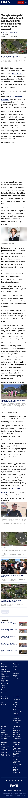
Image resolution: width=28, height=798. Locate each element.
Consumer (3, 728)
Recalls (3, 730)
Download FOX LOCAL (16, 708)
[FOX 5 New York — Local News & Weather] (5, 2)
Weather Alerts (16, 670)
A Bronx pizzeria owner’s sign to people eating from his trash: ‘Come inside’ (9, 631)
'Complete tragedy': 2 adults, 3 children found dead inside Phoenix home (13, 548)
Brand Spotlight (17, 738)
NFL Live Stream (17, 746)
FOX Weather (16, 679)
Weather (16, 664)
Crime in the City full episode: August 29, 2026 (8, 637)
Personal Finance (5, 736)
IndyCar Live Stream (16, 757)
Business (3, 732)
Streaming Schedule (3, 668)
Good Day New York (4, 698)
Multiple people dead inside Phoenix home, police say (12, 576)
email (21, 780)
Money (3, 726)
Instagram (9, 780)
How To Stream (17, 699)
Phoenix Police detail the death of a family (12, 518)
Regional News (4, 743)
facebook (6, 780)
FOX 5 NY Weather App (16, 676)
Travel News (16, 673)
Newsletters (4, 691)
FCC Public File (16, 718)
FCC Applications (17, 720)
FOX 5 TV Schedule (15, 703)
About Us (16, 697)
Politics (3, 678)
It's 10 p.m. (15, 722)
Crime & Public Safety (5, 680)
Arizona (10, 34)
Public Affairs (16, 713)
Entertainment (4, 683)
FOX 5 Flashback (17, 734)
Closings (15, 668)
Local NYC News (5, 671)
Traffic (14, 672)
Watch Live (20, 2)
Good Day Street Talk (5, 701)
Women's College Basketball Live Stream (17, 766)
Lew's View (15, 732)
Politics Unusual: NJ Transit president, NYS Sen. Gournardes (9, 644)
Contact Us (15, 715)
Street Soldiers (16, 730)
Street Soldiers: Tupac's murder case (9, 651)
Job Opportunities (17, 711)
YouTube (15, 780)
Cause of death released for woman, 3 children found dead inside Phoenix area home (13, 55)
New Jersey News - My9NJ (5, 746)
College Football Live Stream (17, 748)
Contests (15, 717)
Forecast (15, 666)
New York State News (5, 673)
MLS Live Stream (17, 772)
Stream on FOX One (16, 743)
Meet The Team (17, 701)
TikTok (12, 780)
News (3, 664)
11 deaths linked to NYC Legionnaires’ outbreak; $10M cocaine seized (8, 624)
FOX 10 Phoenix (4, 34)
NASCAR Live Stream (16, 754)
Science (3, 687)
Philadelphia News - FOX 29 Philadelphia (5, 751)
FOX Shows (16, 706)
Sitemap (3, 693)
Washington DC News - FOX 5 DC (5, 754)
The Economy (4, 734)
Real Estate (4, 738)
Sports (3, 689)
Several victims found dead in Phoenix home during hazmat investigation (12, 601)
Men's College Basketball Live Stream (16, 761)
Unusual (3, 685)
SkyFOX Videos (16, 736)
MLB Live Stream (17, 751)
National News (5, 676)
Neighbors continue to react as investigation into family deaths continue (13, 401)
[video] (23, 624)
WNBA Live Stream (15, 769)
